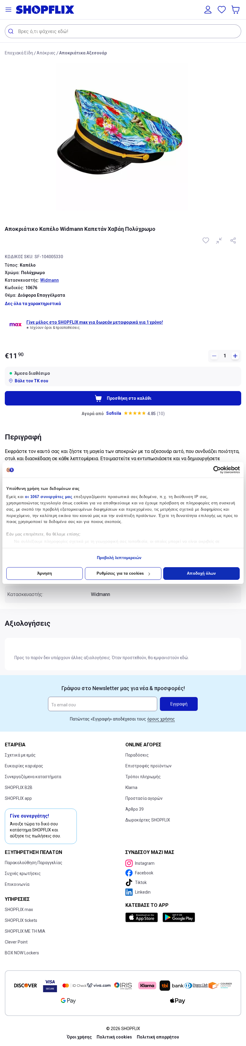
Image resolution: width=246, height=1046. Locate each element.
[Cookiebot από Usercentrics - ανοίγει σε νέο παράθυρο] (213, 470)
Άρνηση (44, 573)
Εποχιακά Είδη (19, 52)
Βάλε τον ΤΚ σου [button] (31, 380)
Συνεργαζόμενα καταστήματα (33, 776)
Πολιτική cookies (114, 1037)
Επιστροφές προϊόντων (148, 765)
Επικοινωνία (17, 884)
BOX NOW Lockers (22, 952)
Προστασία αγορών (144, 798)
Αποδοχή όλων (201, 573)
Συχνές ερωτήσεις (23, 873)
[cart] (236, 9)
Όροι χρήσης (79, 1037)
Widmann (49, 280)
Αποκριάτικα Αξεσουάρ (83, 52)
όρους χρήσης (161, 719)
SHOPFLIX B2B (18, 787)
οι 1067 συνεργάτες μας (48, 496)
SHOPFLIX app (18, 798)
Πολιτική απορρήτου (158, 1037)
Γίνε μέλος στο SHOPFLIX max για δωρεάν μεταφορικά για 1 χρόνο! (94, 322)
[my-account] (207, 9)
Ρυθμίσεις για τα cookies (120, 573)
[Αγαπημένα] (221, 9)
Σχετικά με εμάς (20, 755)
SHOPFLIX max (19, 909)
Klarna (131, 787)
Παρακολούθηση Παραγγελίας (33, 862)
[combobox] (123, 31)
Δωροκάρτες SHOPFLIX (147, 820)
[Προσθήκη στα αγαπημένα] (206, 240)
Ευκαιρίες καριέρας (24, 765)
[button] (8, 9)
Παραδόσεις (137, 755)
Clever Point (16, 942)
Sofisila (113, 413)
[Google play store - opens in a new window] (178, 917)
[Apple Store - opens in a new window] (142, 917)
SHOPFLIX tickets (21, 920)
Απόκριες (46, 52)
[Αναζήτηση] (11, 31)
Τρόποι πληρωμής (143, 776)
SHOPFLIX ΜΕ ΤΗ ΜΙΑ (25, 931)
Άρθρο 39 (134, 809)
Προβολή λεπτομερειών (119, 557)
